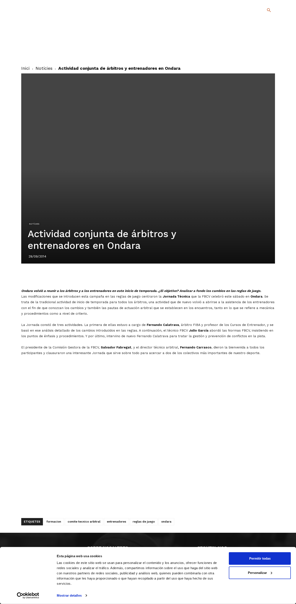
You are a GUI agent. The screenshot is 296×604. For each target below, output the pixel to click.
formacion (54, 521)
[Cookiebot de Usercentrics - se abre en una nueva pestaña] (28, 595)
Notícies (44, 68)
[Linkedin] (147, 275)
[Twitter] (257, 47)
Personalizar (257, 572)
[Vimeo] (258, 54)
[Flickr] (251, 54)
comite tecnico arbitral (84, 521)
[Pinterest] (137, 275)
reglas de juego (144, 521)
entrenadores (116, 521)
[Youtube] (265, 54)
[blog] (264, 33)
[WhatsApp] (157, 275)
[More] (177, 275)
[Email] (167, 275)
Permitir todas (260, 558)
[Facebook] (251, 47)
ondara (166, 521)
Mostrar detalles (69, 595)
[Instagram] (271, 47)
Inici (25, 68)
